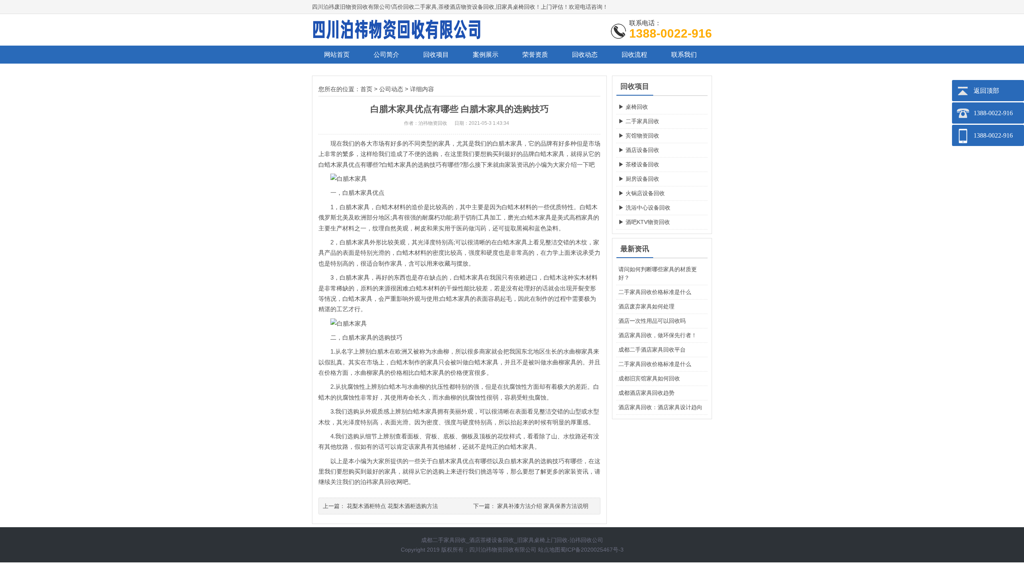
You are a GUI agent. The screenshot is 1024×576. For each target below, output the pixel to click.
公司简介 (386, 54)
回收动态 (585, 54)
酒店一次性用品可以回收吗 (652, 321)
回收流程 (634, 54)
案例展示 (485, 54)
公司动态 (391, 89)
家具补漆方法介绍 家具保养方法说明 (542, 506)
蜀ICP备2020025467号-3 (592, 549)
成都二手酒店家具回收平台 (652, 349)
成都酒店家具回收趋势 (646, 393)
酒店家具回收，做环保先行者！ (657, 335)
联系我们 (684, 54)
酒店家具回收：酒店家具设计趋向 (660, 407)
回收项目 (436, 54)
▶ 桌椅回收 (633, 107)
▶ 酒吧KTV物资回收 (644, 222)
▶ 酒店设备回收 (638, 150)
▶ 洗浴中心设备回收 (644, 207)
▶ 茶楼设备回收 (638, 164)
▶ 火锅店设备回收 (641, 193)
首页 (366, 89)
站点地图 (549, 549)
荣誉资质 (535, 54)
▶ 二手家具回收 (638, 121)
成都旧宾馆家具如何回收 (649, 378)
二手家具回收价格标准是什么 (654, 292)
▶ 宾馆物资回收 (638, 135)
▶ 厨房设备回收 (638, 179)
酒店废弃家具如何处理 (646, 306)
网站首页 (337, 54)
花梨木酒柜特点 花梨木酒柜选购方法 (392, 506)
